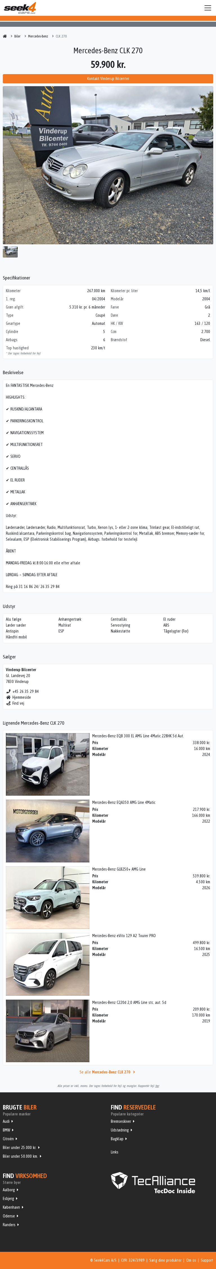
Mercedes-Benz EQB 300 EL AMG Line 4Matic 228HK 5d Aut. (138, 736)
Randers (9, 1225)
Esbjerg (8, 1198)
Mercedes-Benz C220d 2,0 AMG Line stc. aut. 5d (129, 1002)
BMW (6, 1130)
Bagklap (117, 1139)
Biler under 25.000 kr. (19, 1147)
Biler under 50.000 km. (20, 1156)
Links (114, 1152)
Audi (6, 1121)
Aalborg (9, 1190)
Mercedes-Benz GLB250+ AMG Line (119, 869)
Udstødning (120, 1130)
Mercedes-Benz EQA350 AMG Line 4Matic (123, 802)
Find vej (18, 703)
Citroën (8, 1139)
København (11, 1207)
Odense (9, 1216)
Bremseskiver (121, 1121)
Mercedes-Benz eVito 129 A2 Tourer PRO (124, 935)
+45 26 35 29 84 (25, 691)
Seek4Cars (20, 8)
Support (207, 1260)
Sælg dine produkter (165, 1260)
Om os (191, 1260)
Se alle (105, 1072)
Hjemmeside (21, 697)
